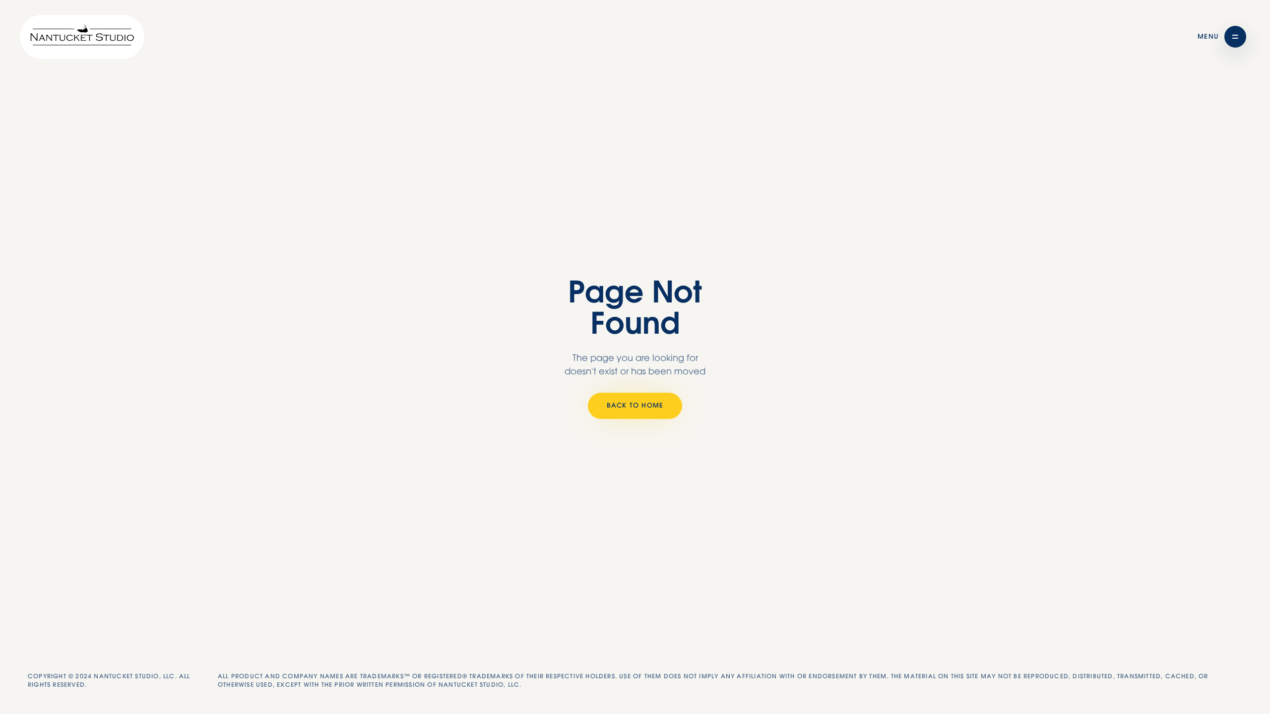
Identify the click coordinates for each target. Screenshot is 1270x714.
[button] (1222, 37)
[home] (82, 37)
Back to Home (635, 406)
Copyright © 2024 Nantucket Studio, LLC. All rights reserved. (109, 680)
